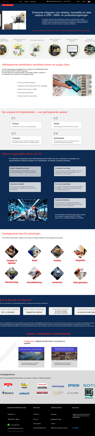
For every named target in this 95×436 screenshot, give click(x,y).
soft (58, 323)
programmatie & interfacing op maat (74, 324)
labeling (83, 214)
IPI (3, 69)
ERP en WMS (16, 71)
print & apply (27, 238)
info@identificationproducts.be (55, 1)
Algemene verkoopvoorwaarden (59, 428)
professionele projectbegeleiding (34, 323)
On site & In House (61, 311)
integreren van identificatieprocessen (37, 69)
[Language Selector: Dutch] (90, 1)
